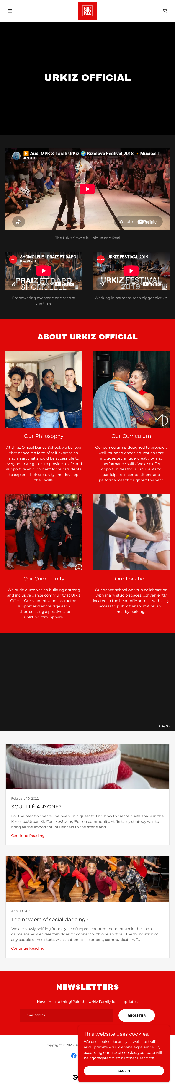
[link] (87, 11)
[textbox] (66, 1015)
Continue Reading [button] (28, 835)
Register (137, 1015)
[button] (17, 10)
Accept (124, 1070)
